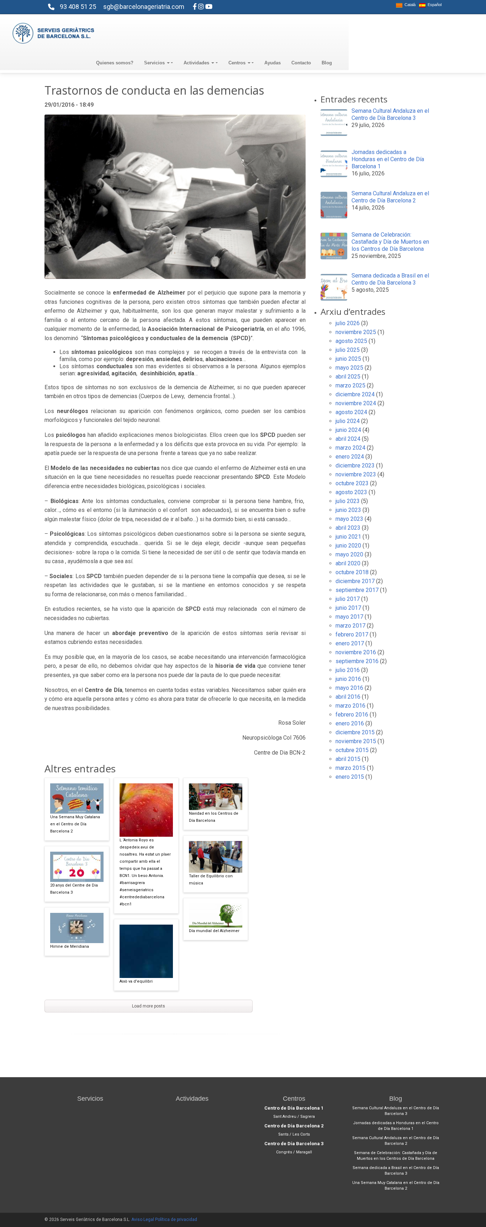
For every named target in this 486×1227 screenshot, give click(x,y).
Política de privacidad (176, 1219)
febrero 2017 (352, 634)
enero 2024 (350, 456)
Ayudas (272, 62)
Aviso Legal (142, 1219)
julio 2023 (348, 501)
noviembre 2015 (356, 741)
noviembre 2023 (356, 474)
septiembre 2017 (357, 590)
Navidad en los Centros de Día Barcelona (213, 817)
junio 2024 (348, 430)
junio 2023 (348, 510)
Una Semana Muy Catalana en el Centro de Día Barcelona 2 (75, 824)
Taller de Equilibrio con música (211, 879)
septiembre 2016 (357, 661)
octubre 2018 (352, 572)
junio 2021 (348, 536)
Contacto (301, 62)
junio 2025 (348, 358)
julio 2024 (348, 421)
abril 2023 (348, 527)
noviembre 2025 (356, 332)
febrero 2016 (352, 714)
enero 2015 (350, 776)
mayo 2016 (349, 687)
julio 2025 (348, 350)
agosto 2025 (351, 341)
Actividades (197, 62)
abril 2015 (348, 759)
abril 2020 (348, 563)
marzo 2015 (350, 768)
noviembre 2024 (356, 403)
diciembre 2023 (355, 465)
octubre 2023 (352, 483)
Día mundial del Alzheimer (214, 931)
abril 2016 (348, 696)
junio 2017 (348, 607)
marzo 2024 (350, 447)
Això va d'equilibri (136, 981)
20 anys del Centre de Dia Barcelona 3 (74, 889)
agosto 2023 (351, 492)
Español (434, 5)
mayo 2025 (349, 367)
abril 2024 (348, 438)
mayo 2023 (349, 518)
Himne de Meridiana (69, 946)
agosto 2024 (351, 412)
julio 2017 (348, 599)
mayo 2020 (349, 554)
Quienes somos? (114, 62)
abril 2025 (348, 376)
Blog (327, 62)
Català (409, 5)
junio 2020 (348, 545)
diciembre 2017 (355, 581)
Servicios (155, 62)
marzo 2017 (350, 625)
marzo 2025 (350, 385)
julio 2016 (348, 670)
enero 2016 (350, 723)
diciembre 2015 (355, 732)
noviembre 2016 (356, 652)
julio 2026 (348, 323)
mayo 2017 (349, 616)
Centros (237, 62)
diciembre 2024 (355, 394)
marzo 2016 (350, 705)
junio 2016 (348, 679)
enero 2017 (350, 643)
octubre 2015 (352, 750)
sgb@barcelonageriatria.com (143, 6)
